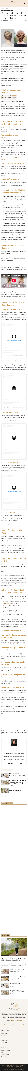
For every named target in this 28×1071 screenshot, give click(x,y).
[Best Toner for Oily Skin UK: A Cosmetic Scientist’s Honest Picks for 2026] (5, 775)
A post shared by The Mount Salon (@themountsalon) (15, 407)
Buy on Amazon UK (7, 603)
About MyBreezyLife (5, 1050)
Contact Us (15, 1065)
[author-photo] (14, 746)
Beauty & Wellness (5, 10)
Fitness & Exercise (5, 955)
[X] (10, 25)
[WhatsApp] (17, 25)
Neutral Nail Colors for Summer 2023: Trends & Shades (7, 732)
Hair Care (7, 8)
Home (2, 8)
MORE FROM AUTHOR (18, 770)
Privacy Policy (4, 1059)
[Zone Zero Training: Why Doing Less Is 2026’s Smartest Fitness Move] (14, 947)
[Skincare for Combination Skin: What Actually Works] (5, 790)
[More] (23, 25)
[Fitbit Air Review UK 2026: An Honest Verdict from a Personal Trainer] (5, 971)
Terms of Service (4, 1056)
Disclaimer (22, 1065)
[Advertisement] (14, 873)
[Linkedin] (20, 25)
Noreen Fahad (5, 20)
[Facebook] (7, 25)
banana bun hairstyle (6, 256)
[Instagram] (8, 1024)
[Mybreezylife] (13, 3)
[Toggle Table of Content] (13, 97)
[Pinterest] (14, 25)
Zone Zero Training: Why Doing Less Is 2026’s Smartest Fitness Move (13, 959)
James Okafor (4, 1042)
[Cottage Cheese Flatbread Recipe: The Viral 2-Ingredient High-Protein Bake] (5, 978)
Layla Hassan (4, 1035)
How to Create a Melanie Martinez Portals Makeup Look (21, 732)
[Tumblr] (16, 1024)
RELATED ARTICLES (7, 770)
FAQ (2, 1052)
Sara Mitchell (4, 1038)
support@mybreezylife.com (16, 1020)
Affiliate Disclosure (5, 1054)
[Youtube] (21, 763)
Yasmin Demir (3, 961)
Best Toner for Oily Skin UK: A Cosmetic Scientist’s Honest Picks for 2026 (17, 775)
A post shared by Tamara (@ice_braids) (14, 507)
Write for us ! (18, 1066)
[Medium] (12, 763)
